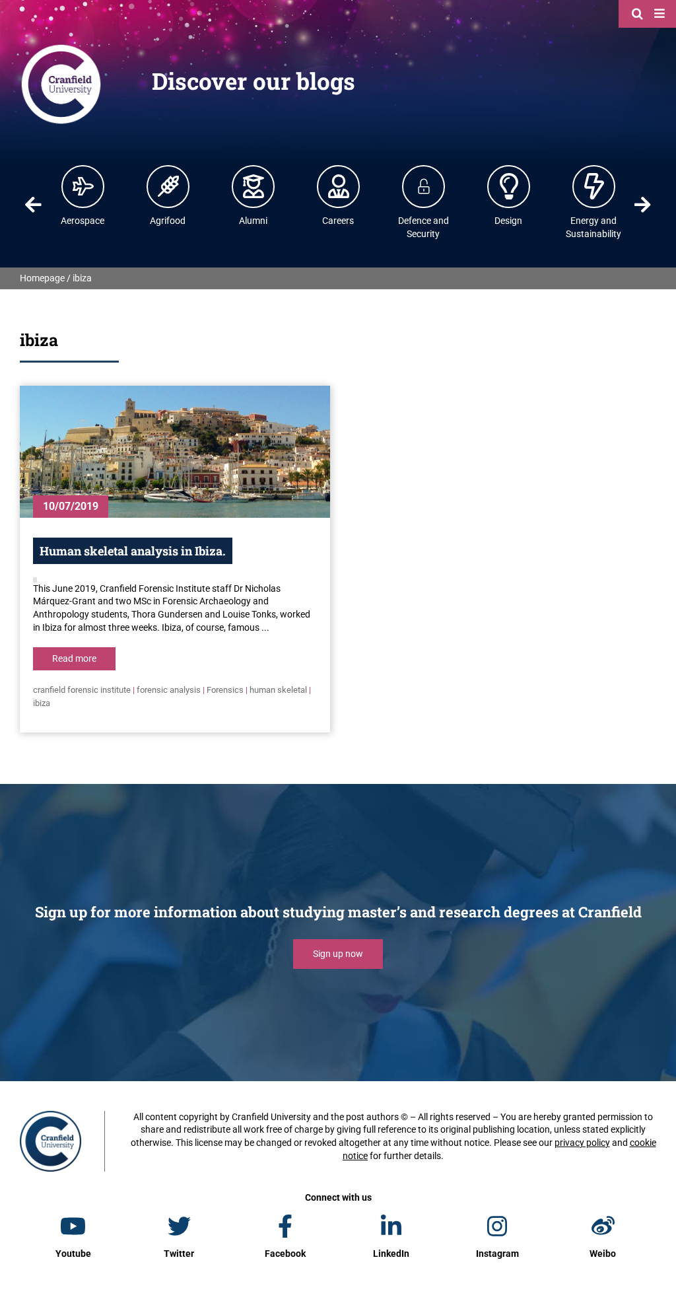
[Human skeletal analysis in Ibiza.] (175, 452)
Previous (34, 205)
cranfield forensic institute (82, 690)
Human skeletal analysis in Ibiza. (133, 551)
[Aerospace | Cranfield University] (83, 186)
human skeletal (278, 690)
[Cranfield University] (61, 47)
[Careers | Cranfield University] (338, 186)
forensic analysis (169, 690)
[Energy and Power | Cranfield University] (594, 186)
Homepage (42, 278)
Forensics (225, 690)
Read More (74, 658)
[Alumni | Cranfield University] (253, 186)
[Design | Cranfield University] (509, 186)
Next (642, 205)
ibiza (41, 703)
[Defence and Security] (423, 186)
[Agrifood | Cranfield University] (168, 186)
